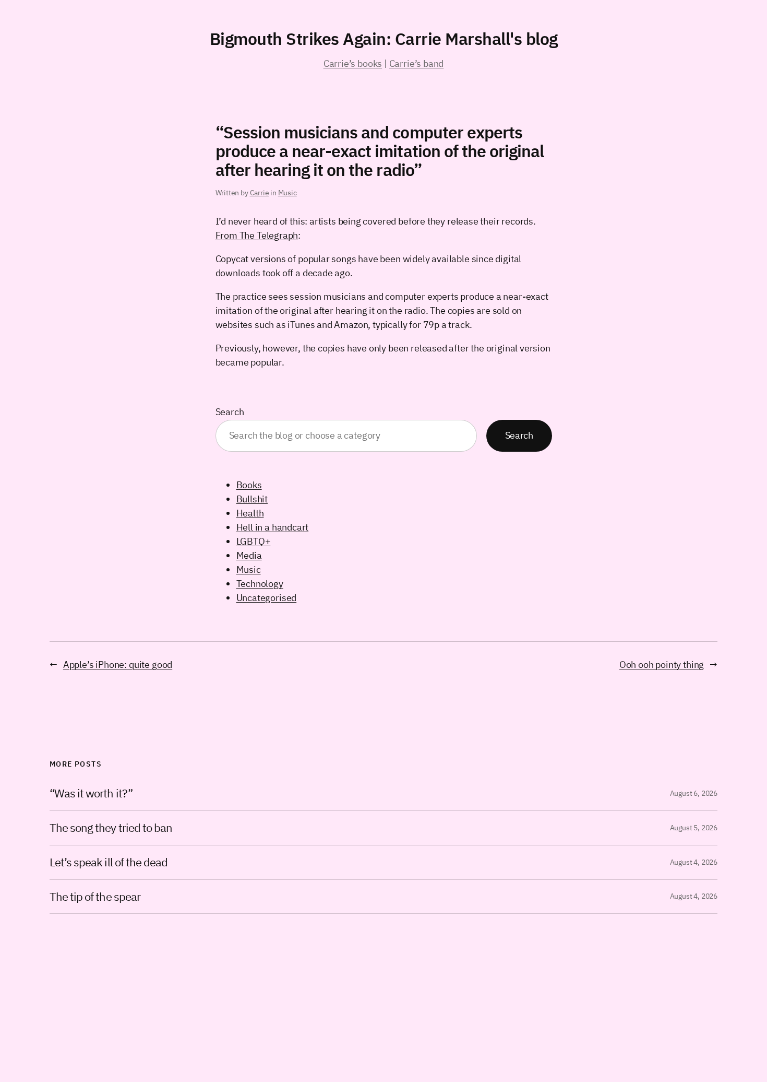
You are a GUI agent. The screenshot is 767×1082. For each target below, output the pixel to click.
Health (250, 513)
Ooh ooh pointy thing (661, 664)
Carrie (259, 192)
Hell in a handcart (272, 527)
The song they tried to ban (111, 827)
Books (249, 485)
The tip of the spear (95, 896)
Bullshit (252, 499)
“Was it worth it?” (91, 793)
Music (287, 192)
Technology (259, 584)
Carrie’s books (352, 63)
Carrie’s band (416, 63)
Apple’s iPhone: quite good (117, 664)
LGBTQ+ (253, 541)
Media (249, 555)
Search (229, 412)
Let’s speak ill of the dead (108, 862)
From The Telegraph (256, 235)
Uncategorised (266, 598)
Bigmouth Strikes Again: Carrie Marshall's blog (384, 39)
